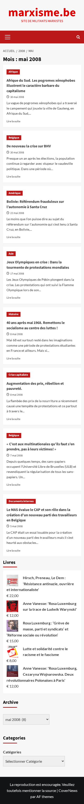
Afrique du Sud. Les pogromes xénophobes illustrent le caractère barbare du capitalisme (41, 86)
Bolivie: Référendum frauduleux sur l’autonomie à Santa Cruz (35, 204)
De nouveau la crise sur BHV (29, 146)
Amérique (15, 193)
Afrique (13, 72)
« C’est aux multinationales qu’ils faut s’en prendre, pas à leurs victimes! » (40, 447)
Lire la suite (13, 121)
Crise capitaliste (18, 375)
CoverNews (68, 790)
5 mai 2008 (16, 526)
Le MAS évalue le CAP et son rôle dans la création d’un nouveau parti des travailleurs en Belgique (42, 515)
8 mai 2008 (16, 334)
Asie (11, 254)
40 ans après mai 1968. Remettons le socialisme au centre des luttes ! (36, 325)
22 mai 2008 (17, 213)
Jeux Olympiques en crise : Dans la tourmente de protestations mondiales (38, 265)
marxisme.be (42, 12)
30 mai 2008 (17, 97)
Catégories (12, 752)
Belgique (14, 138)
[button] (7, 36)
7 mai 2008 (16, 456)
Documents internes (21, 501)
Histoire (13, 314)
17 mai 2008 (17, 274)
